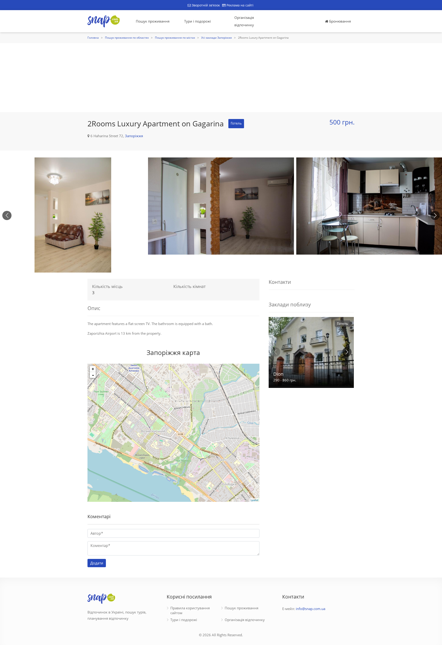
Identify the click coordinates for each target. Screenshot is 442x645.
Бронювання (339, 21)
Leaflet (254, 500)
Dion (278, 374)
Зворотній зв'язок (205, 5)
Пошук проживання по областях (127, 38)
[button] (435, 215)
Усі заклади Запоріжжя (216, 38)
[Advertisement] (221, 77)
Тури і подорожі (197, 21)
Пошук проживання (152, 21)
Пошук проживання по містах (175, 38)
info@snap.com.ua (310, 608)
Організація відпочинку (244, 21)
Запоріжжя (134, 136)
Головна (93, 38)
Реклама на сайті (239, 5)
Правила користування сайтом (190, 610)
